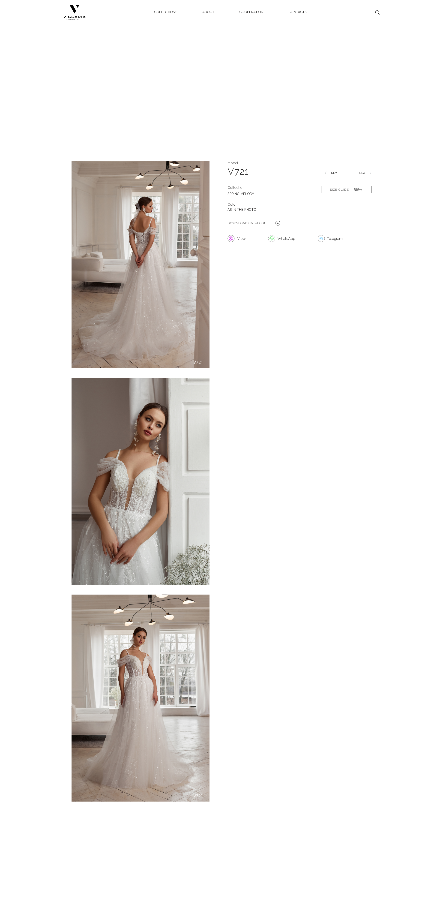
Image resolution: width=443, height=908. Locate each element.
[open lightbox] (141, 269)
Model (232, 163)
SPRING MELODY (240, 194)
